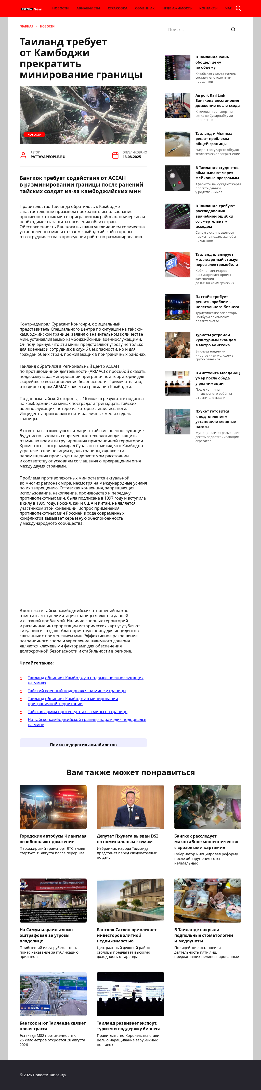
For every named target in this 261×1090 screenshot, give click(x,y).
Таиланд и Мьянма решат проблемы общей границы (213, 138)
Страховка (117, 8)
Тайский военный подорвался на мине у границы (77, 690)
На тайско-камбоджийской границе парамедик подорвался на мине (87, 722)
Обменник (145, 8)
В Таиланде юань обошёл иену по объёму (212, 62)
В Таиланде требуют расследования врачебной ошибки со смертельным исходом (215, 216)
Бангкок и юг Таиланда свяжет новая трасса (53, 1025)
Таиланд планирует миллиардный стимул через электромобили (216, 259)
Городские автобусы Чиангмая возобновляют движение (53, 838)
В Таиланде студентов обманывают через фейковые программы (217, 172)
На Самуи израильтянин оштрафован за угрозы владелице (46, 935)
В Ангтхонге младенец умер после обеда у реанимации (217, 378)
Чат (228, 8)
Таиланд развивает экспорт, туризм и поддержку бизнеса (129, 1025)
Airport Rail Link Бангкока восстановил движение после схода (217, 100)
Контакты (208, 8)
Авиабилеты (88, 8)
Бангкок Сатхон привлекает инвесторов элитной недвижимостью (127, 935)
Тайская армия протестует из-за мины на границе (77, 711)
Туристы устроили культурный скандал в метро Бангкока (215, 339)
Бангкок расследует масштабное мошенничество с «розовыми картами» (206, 841)
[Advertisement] (83, 282)
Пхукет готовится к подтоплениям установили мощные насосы (215, 419)
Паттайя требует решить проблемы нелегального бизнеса (217, 301)
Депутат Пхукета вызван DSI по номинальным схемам (127, 838)
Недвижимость (177, 8)
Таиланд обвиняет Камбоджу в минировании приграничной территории (73, 701)
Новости (60, 8)
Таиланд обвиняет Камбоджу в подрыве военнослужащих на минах (85, 680)
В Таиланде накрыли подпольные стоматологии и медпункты (203, 935)
